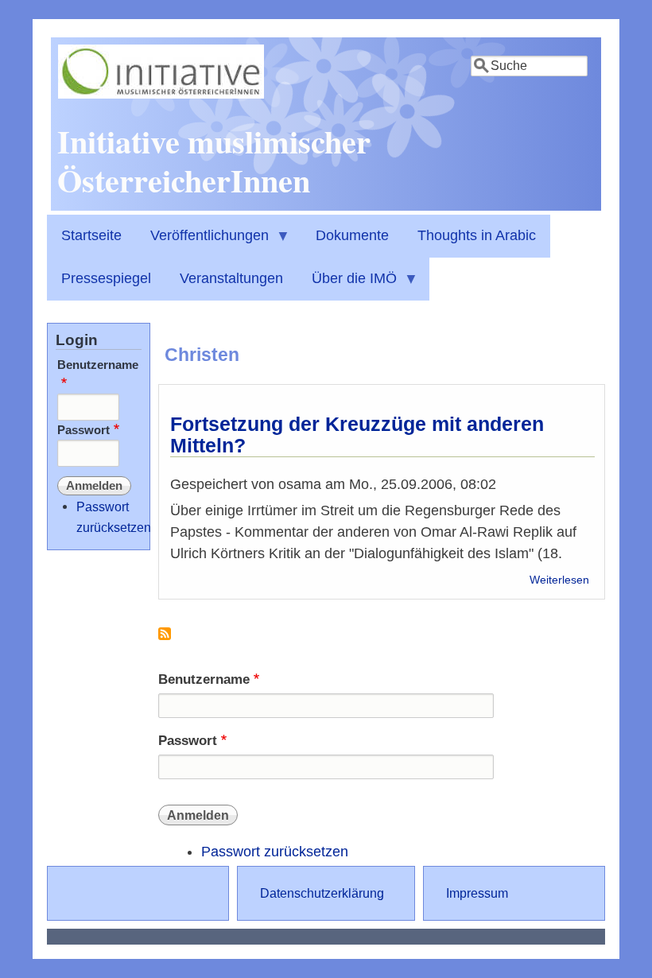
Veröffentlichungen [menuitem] (202, 242)
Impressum (477, 893)
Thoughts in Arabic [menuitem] (476, 235)
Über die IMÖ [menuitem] (347, 285)
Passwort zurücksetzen (274, 852)
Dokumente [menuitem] (352, 235)
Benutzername (204, 679)
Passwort (187, 740)
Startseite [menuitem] (91, 235)
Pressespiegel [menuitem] (106, 278)
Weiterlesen (559, 580)
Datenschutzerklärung (322, 893)
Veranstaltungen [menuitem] (231, 278)
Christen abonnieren (164, 639)
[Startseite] (161, 94)
